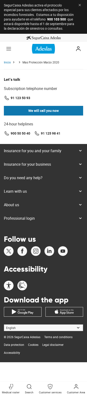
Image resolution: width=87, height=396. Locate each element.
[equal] (9, 286)
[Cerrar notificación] (79, 5)
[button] (9, 49)
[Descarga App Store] (64, 312)
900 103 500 (56, 19)
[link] (43, 38)
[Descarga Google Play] (23, 312)
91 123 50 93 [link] (20, 98)
